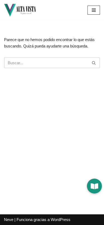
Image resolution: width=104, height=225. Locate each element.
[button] (94, 186)
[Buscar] (94, 62)
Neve (8, 219)
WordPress (60, 219)
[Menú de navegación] (93, 10)
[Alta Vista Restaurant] (20, 10)
